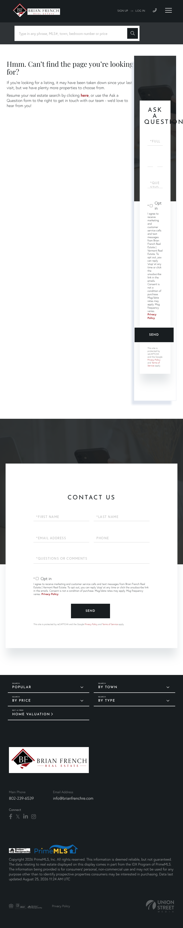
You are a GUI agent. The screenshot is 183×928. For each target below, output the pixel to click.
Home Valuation (31, 714)
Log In (140, 11)
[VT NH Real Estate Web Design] (160, 906)
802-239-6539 (21, 798)
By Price (21, 700)
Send (154, 335)
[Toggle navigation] (168, 10)
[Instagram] (33, 817)
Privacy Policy (152, 316)
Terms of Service (154, 364)
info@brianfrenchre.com (73, 798)
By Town (107, 687)
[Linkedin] (25, 817)
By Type (106, 700)
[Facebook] (10, 817)
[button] (132, 33)
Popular (21, 687)
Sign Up (122, 11)
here (85, 95)
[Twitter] (18, 817)
